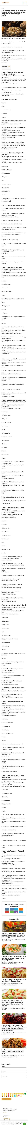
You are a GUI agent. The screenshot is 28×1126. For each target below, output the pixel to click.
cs (7, 1119)
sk (8, 1118)
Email (3, 1071)
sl (9, 1118)
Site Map (5, 1112)
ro (10, 1119)
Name (3, 1066)
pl (8, 1119)
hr (5, 1119)
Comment (5, 1077)
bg (6, 1118)
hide (9, 66)
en (4, 1118)
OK (24, 1124)
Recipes (3, 16)
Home (3, 8)
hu (3, 1119)
